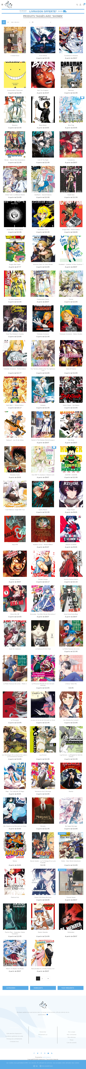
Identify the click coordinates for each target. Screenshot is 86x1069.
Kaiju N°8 (15, 544)
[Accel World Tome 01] (43, 40)
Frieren (71, 299)
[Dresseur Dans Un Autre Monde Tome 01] (43, 249)
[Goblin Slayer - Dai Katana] (71, 390)
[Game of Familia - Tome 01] (71, 353)
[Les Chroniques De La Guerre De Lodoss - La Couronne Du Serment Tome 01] (15, 739)
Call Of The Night (43, 160)
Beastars (15, 125)
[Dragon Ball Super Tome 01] (15, 249)
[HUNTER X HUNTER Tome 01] (71, 459)
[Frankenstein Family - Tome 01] (43, 284)
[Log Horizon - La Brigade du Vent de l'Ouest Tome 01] (71, 739)
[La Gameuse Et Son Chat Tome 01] (43, 633)
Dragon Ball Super (15, 264)
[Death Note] (71, 179)
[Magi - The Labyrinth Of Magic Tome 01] (15, 776)
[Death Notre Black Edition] (15, 214)
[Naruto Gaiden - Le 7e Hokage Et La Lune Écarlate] (43, 845)
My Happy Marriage (71, 826)
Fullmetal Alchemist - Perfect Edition (15, 369)
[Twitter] (37, 1053)
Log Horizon (43, 755)
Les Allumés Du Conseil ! (71, 720)
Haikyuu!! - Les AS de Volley (15, 440)
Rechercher (43, 1032)
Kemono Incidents (71, 544)
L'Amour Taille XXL (71, 684)
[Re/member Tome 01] (71, 916)
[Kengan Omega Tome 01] (43, 564)
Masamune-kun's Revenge (43, 791)
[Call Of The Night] (43, 144)
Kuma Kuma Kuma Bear (71, 614)
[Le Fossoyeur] (15, 704)
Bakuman (71, 90)
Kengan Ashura (15, 579)
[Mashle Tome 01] (71, 776)
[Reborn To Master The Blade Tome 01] (15, 953)
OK (37, 1066)
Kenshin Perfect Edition (71, 579)
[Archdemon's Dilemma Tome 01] (71, 40)
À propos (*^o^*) (43, 1019)
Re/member (71, 932)
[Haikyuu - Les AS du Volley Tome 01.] (15, 424)
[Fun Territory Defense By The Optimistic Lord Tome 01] (43, 353)
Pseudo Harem (71, 897)
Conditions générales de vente (14, 1036)
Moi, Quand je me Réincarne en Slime (15, 826)
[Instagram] (44, 1053)
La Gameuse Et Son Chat (43, 649)
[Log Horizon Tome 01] (43, 739)
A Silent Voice (15, 55)
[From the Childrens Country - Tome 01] (15, 318)
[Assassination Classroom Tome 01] (15, 75)
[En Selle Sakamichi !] (15, 284)
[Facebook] (34, 1053)
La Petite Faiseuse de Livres (71, 649)
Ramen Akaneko (43, 932)
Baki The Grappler (43, 90)
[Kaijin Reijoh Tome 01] (71, 494)
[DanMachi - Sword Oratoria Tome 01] (43, 179)
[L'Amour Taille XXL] (71, 668)
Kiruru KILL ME (15, 614)
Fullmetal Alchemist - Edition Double (71, 334)
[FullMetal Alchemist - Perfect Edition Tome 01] (15, 353)
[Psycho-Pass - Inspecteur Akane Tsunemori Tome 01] (15, 916)
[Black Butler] (43, 109)
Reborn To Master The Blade (15, 968)
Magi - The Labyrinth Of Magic (15, 791)
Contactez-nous (14, 1041)
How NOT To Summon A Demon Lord (43, 475)
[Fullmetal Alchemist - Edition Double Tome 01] (71, 318)
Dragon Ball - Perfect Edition (71, 229)
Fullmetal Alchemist (43, 334)
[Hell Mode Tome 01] (71, 424)
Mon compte (71, 1032)
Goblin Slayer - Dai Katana (71, 405)
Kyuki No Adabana (14, 649)
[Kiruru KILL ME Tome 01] (15, 598)
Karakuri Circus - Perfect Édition (43, 544)
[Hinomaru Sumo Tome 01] (15, 459)
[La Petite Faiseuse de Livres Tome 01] (71, 633)
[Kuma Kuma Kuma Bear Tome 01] (71, 598)
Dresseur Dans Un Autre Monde (43, 264)
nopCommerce (46, 1057)
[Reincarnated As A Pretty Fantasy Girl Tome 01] (43, 953)
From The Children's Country (15, 334)
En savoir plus (47, 1066)
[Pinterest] (41, 1053)
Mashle (71, 791)
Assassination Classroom (15, 90)
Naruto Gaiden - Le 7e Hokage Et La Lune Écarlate (43, 861)
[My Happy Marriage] (71, 810)
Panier (71, 1040)
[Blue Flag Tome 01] (71, 109)
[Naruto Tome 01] (15, 845)
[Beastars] (15, 109)
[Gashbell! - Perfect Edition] (15, 390)
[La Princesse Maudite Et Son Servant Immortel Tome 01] (43, 668)
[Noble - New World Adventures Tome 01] (71, 845)
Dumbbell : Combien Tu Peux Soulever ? (71, 264)
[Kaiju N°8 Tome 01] (15, 529)
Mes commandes (71, 1034)
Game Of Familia (71, 369)
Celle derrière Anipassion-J (14, 1033)
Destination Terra (43, 229)
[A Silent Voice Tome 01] (15, 40)
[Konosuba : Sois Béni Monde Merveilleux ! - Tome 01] (43, 598)
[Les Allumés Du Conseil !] (71, 704)
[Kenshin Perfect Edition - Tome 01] (71, 564)
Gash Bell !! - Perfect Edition (15, 405)
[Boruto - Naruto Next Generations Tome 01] (15, 144)
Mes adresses (72, 1037)
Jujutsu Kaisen (43, 510)
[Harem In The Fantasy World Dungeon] (43, 424)
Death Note (71, 195)
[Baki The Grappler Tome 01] (43, 75)
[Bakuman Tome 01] (71, 75)
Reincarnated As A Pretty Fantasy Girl (43, 968)
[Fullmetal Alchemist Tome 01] (43, 318)
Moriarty (42, 826)
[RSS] (51, 1053)
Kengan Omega (43, 579)
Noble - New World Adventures (71, 861)
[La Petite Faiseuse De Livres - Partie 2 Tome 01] (15, 668)
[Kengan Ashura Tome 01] (15, 564)
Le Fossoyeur (15, 720)
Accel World (43, 55)
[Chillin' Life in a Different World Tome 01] (15, 179)
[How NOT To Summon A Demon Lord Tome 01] (43, 459)
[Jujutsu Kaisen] (43, 494)
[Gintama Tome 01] (43, 390)
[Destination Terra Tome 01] (43, 214)
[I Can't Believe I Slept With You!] (15, 494)
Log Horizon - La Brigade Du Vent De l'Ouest (71, 755)
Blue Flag (71, 125)
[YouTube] (48, 1053)
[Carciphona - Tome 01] (71, 144)
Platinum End (15, 897)
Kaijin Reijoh (71, 510)
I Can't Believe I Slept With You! (15, 510)
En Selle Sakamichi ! (15, 299)
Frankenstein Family (43, 299)
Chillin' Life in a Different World (15, 195)
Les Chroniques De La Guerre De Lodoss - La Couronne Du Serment (15, 755)
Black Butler (43, 125)
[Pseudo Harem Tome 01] (71, 882)
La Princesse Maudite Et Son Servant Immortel (43, 684)
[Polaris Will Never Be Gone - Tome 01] (43, 882)
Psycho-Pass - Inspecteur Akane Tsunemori (15, 933)
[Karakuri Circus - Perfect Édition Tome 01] (43, 529)
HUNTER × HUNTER (71, 475)
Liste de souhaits (72, 1042)
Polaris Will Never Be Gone (43, 897)
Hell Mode (71, 440)
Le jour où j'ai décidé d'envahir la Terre (43, 720)
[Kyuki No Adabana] (15, 633)
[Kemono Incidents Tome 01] (71, 529)
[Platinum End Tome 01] (15, 882)
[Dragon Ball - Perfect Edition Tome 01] (71, 214)
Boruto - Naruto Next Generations (15, 160)
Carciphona (71, 160)
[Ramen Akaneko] (43, 916)
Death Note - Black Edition (15, 229)
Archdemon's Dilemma (71, 55)
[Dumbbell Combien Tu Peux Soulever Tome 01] (71, 249)
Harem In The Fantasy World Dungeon (43, 440)
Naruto (15, 861)
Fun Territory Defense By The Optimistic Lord (43, 369)
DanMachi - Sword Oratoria (43, 195)
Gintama (42, 405)
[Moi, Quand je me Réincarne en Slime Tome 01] (15, 810)
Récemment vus (42, 1034)
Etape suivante (48, 978)
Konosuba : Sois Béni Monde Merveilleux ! (43, 614)
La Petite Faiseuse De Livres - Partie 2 (15, 684)
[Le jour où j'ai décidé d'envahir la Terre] (43, 704)
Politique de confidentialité (14, 1039)
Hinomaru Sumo (15, 475)
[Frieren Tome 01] (71, 284)
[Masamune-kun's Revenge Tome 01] (43, 776)
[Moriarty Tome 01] (43, 810)
